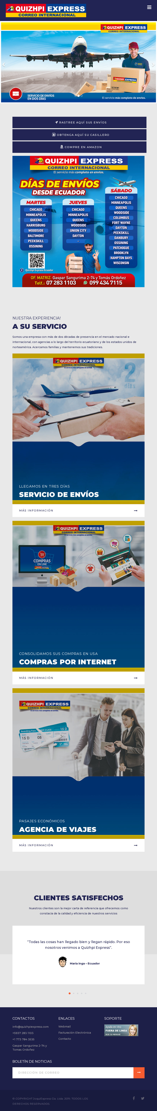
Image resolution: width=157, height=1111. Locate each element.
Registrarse (75, 64)
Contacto (64, 1038)
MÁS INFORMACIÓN (36, 678)
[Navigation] (149, 7)
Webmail (64, 1026)
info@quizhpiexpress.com (30, 1026)
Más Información (36, 510)
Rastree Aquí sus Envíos (82, 122)
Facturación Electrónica (74, 1032)
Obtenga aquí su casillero (83, 135)
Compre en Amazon (83, 147)
